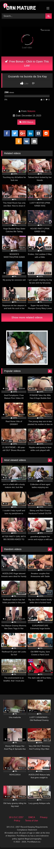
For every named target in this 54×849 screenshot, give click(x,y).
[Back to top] (45, 840)
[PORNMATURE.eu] (22, 7)
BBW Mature (27, 122)
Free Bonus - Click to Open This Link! (28, 63)
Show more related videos (27, 317)
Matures (31, 111)
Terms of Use (31, 820)
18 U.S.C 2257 (16, 817)
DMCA (31, 817)
